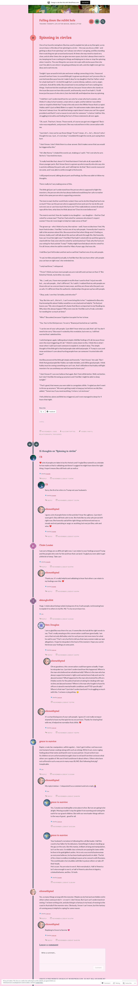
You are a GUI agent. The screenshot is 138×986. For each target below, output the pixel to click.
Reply (44, 478)
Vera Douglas (52, 624)
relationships (45, 434)
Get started (85, 2)
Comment (98, 967)
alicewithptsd (68, 431)
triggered (57, 434)
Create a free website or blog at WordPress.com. (61, 979)
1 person (53, 650)
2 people (53, 495)
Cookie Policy (39, 982)
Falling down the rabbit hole (57, 20)
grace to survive (47, 741)
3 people (48, 473)
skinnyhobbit (46, 600)
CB (40, 456)
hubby (84, 431)
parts (89, 431)
